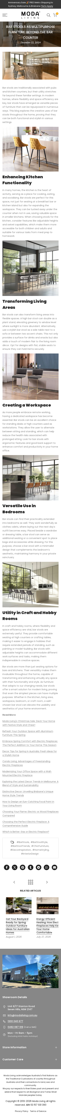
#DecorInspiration (20, 849)
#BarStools (23, 842)
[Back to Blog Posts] (30, 882)
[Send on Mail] (54, 867)
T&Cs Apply (47, 6)
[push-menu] (4, 15)
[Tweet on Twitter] (14, 867)
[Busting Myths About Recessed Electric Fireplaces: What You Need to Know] (14, 882)
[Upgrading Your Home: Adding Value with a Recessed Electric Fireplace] (47, 882)
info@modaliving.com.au (22, 1015)
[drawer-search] (48, 15)
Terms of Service (38, 1111)
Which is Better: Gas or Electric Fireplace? (25, 831)
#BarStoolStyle (39, 842)
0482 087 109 (15, 1027)
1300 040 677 (15, 1021)
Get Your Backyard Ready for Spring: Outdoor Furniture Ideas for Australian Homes (14, 925)
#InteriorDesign (30, 853)
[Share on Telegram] (38, 867)
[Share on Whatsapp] (46, 867)
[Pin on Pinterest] (22, 867)
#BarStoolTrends (20, 846)
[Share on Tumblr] (30, 867)
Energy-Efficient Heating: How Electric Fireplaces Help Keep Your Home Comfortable (45, 925)
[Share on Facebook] (6, 867)
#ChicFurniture (40, 846)
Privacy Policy (21, 1111)
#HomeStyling (40, 849)
